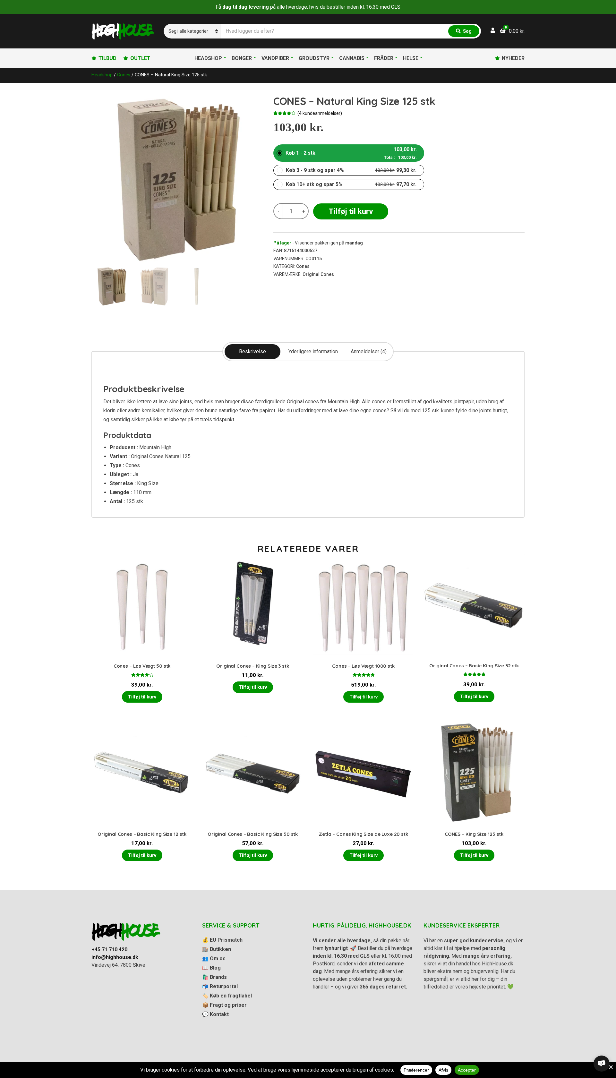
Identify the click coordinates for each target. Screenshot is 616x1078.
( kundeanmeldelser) (319, 113)
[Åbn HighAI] (602, 1064)
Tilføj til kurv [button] (142, 697)
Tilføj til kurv (351, 211)
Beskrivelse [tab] (252, 351)
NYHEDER (513, 58)
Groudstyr (314, 58)
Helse (410, 58)
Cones (123, 74)
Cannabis (351, 58)
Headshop (208, 58)
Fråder (383, 58)
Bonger (242, 58)
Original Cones (318, 274)
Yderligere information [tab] (313, 351)
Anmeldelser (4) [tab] (369, 351)
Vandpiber (275, 58)
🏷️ (227, 996)
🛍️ (214, 977)
